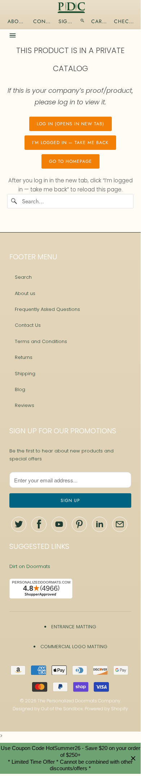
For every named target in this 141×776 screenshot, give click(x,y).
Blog (20, 389)
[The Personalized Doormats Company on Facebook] (39, 524)
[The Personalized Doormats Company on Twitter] (18, 524)
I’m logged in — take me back (70, 142)
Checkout (124, 21)
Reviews (24, 405)
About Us (17, 21)
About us (25, 293)
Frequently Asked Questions (47, 309)
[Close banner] (133, 758)
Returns (23, 357)
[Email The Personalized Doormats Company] (119, 524)
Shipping (25, 373)
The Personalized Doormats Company (79, 701)
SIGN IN (66, 21)
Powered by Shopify (106, 709)
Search (23, 277)
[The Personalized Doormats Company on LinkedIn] (99, 524)
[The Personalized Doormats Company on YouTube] (59, 524)
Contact (42, 21)
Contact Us (28, 325)
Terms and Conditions (41, 341)
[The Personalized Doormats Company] (71, 7)
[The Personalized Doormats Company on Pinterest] (79, 524)
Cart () (99, 21)
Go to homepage (70, 161)
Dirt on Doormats (29, 566)
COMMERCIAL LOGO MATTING (73, 646)
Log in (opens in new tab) (70, 124)
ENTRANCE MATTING (73, 626)
